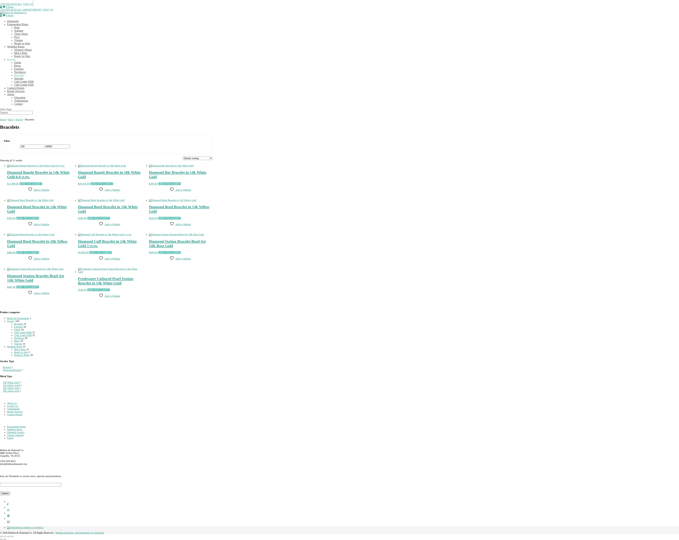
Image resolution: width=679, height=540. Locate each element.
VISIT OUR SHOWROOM (48, 1)
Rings (17, 65)
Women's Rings (22, 355)
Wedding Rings (15, 46)
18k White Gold (11, 388)
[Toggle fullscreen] (5, 536)
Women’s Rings (23, 49)
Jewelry (11, 59)
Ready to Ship (22, 43)
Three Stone (21, 33)
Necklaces (20, 72)
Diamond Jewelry (16, 432)
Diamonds (13, 21)
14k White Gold (11, 382)
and (77, 533)
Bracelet (7, 367)
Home (3, 119)
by (92, 533)
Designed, (69, 533)
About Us (12, 403)
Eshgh (17, 62)
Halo (17, 27)
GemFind (99, 533)
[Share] (8, 536)
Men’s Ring (20, 52)
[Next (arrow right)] (5, 539)
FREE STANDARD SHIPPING (16, 1)
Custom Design (15, 87)
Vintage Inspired (15, 435)
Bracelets (19, 75)
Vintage (18, 40)
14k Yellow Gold (11, 385)
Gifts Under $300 (24, 81)
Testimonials (21, 100)
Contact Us (12, 406)
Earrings (19, 68)
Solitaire (18, 30)
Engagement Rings (17, 24)
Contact (18, 103)
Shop (10, 119)
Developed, (85, 533)
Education (19, 97)
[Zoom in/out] (1, 536)
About (10, 94)
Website (60, 533)
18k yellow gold (11, 391)
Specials (18, 78)
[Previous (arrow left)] (1, 539)
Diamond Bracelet (12, 370)
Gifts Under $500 (24, 84)
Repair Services (16, 91)
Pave (17, 37)
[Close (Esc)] (12, 536)
